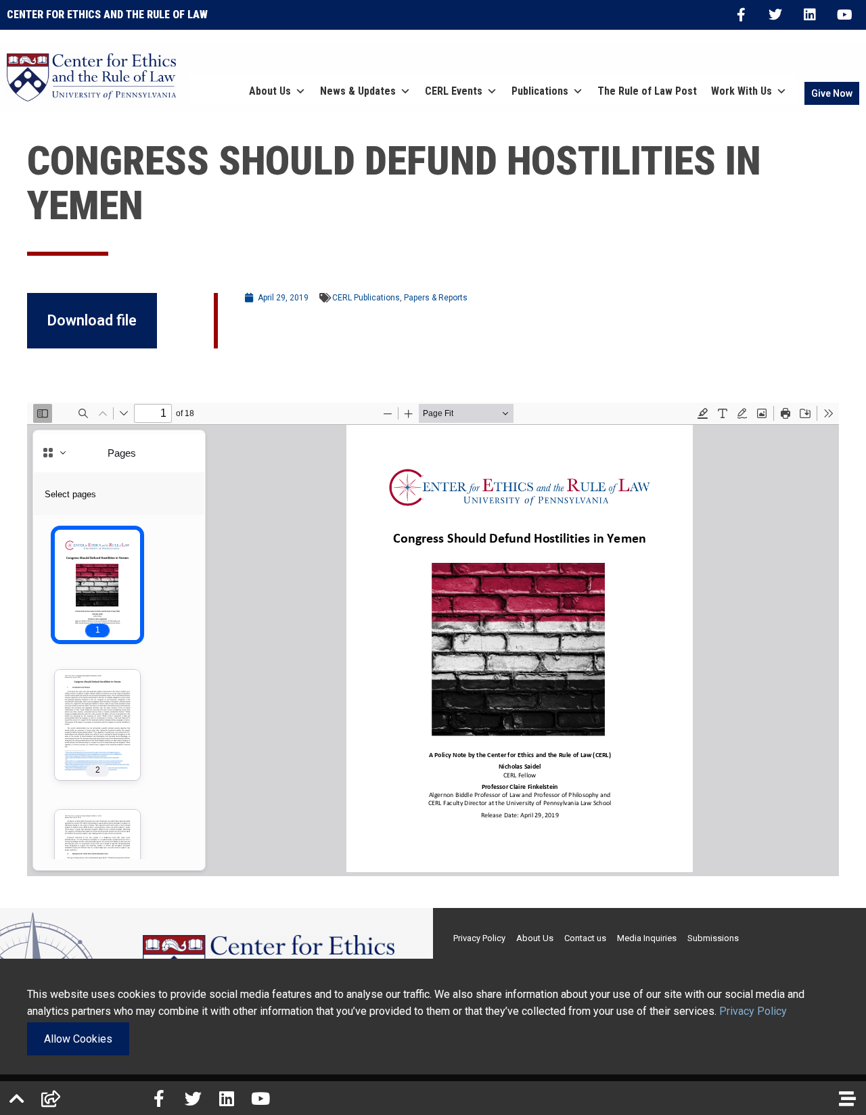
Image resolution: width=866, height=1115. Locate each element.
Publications (539, 91)
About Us (270, 91)
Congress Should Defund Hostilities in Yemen (394, 183)
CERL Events (453, 91)
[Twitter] (775, 15)
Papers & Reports (436, 297)
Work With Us (741, 91)
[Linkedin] (810, 15)
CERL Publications (366, 297)
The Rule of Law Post (647, 91)
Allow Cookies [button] (78, 1038)
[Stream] (847, 1098)
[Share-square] (51, 1098)
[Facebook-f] (741, 15)
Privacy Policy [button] (753, 1011)
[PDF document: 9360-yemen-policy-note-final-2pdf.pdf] (433, 639)
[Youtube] (844, 15)
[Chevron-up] (17, 1098)
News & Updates (358, 91)
